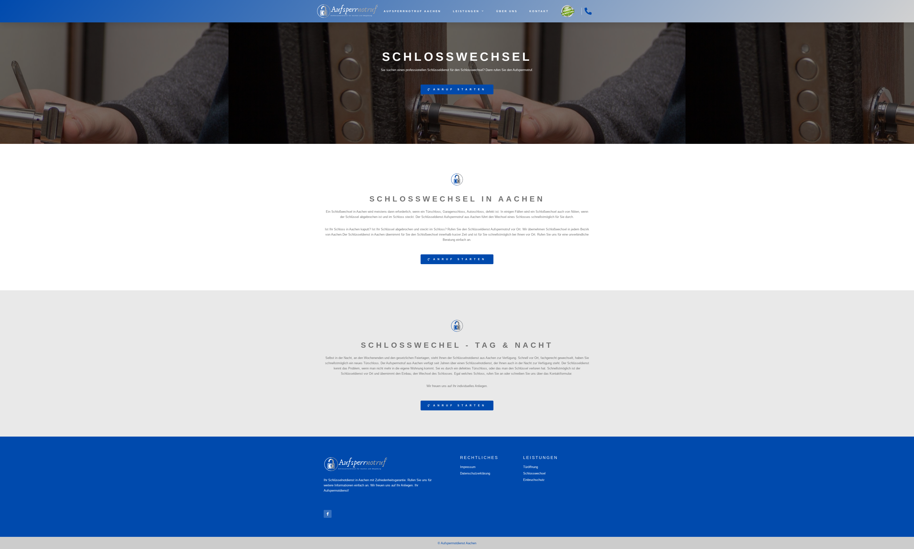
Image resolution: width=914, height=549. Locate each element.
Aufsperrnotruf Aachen (412, 11)
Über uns (506, 11)
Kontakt (539, 11)
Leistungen (466, 11)
